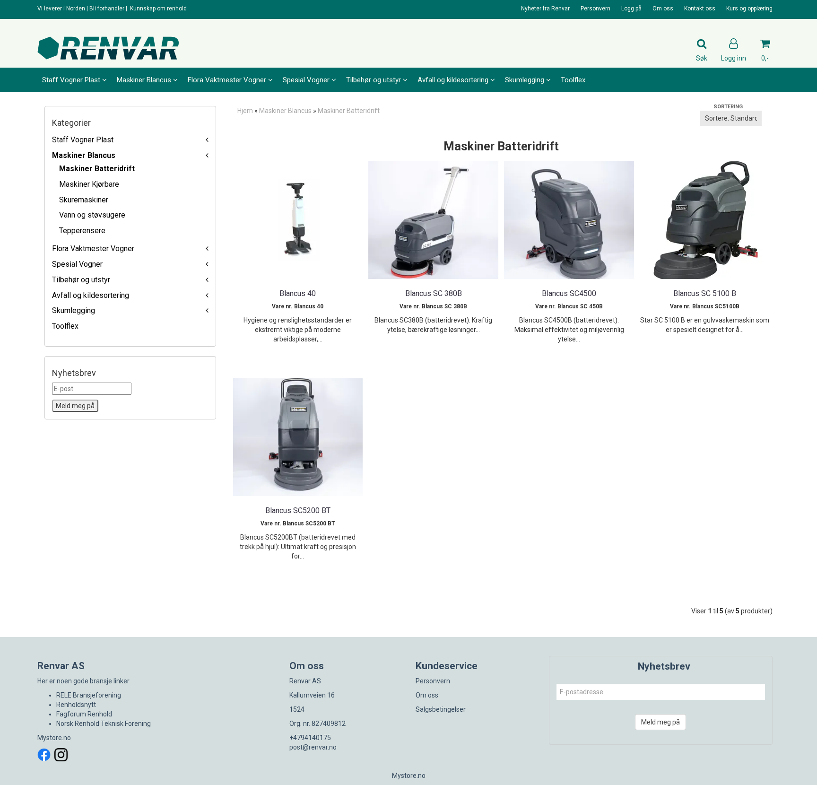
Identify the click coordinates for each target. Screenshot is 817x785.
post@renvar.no (313, 747)
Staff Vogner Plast (82, 139)
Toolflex (65, 326)
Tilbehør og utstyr (81, 279)
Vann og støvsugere (92, 214)
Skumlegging (73, 310)
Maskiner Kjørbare (89, 184)
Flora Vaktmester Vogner (93, 248)
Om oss (662, 8)
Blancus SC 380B (433, 293)
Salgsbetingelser (441, 709)
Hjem (245, 110)
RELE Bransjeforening (88, 695)
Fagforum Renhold (84, 714)
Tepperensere (82, 230)
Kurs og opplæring (749, 8)
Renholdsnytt (76, 704)
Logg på (631, 8)
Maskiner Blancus (83, 155)
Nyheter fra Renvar (545, 8)
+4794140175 (310, 737)
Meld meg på (660, 722)
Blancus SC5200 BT (297, 510)
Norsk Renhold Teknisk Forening (103, 723)
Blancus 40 (297, 293)
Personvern (595, 8)
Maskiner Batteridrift (97, 168)
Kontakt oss (699, 8)
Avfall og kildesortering (90, 295)
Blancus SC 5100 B (704, 293)
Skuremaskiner (83, 199)
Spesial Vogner (77, 264)
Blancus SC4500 (569, 293)
